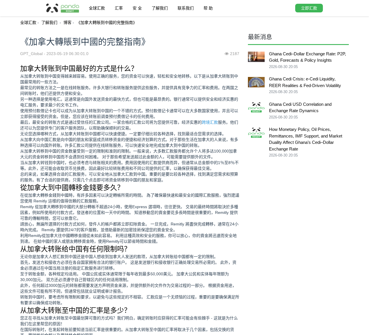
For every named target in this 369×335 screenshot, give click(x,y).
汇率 (119, 8)
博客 (67, 22)
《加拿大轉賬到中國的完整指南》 (106, 22)
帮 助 (208, 8)
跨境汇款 (210, 122)
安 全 (137, 8)
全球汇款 (97, 8)
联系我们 (186, 8)
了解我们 (160, 8)
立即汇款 (309, 8)
